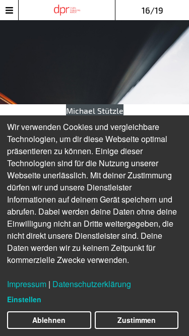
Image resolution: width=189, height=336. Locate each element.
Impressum (26, 284)
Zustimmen (136, 320)
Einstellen (24, 299)
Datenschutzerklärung (91, 284)
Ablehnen (49, 320)
